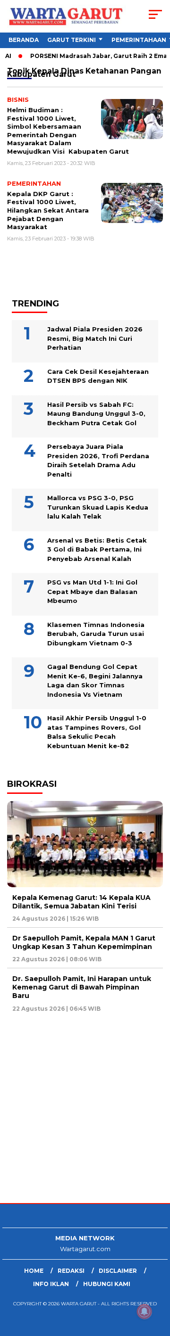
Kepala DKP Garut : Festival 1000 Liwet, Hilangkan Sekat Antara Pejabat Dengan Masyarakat (48, 210)
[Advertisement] (85, 1109)
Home (33, 1270)
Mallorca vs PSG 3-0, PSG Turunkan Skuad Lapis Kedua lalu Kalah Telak (97, 507)
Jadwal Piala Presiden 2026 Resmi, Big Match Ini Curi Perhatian (95, 338)
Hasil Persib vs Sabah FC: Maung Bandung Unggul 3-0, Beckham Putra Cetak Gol (96, 414)
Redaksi (71, 1270)
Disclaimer (118, 1270)
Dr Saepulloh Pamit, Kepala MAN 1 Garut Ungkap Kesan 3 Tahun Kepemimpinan (83, 942)
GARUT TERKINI (71, 39)
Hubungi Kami (106, 1283)
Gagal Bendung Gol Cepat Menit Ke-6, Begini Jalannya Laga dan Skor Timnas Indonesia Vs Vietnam (95, 680)
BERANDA (23, 39)
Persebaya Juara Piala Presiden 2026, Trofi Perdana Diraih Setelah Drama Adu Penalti (98, 460)
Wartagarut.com (85, 1249)
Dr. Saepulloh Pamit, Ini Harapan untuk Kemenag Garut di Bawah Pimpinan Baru (81, 987)
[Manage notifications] (144, 1311)
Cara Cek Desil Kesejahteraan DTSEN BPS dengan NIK (98, 376)
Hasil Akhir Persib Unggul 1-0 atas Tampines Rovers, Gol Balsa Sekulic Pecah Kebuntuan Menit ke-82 (96, 732)
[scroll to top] (157, 1281)
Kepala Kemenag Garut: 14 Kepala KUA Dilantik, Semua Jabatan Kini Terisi (81, 901)
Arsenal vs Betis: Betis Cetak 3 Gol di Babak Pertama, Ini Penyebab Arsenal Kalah (97, 549)
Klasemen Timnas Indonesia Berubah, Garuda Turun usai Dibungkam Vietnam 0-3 (95, 634)
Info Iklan (51, 1283)
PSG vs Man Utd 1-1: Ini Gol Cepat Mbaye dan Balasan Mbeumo (92, 591)
